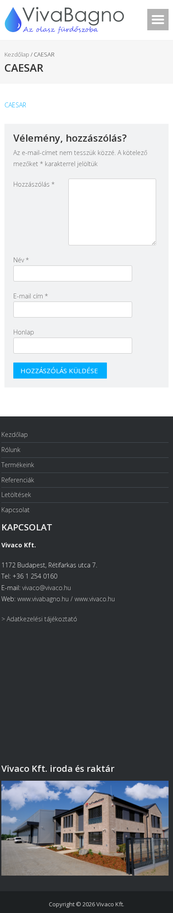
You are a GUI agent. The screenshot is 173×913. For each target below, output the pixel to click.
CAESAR (15, 105)
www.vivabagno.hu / (46, 599)
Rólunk (10, 449)
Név (21, 260)
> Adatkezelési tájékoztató (39, 619)
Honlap (23, 332)
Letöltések (16, 494)
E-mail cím (30, 296)
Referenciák (17, 480)
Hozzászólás (34, 184)
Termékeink (17, 465)
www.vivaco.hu (95, 599)
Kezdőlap (16, 54)
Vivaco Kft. (110, 904)
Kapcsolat (15, 509)
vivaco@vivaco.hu (46, 587)
